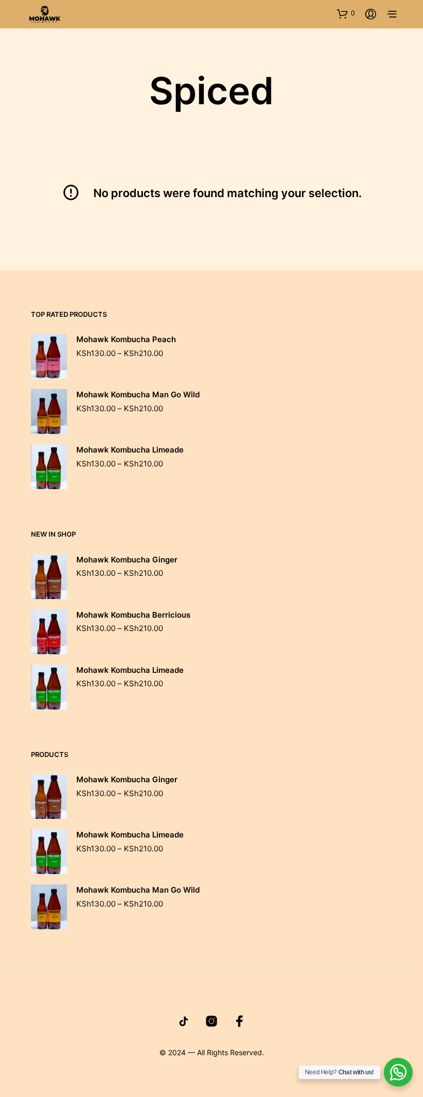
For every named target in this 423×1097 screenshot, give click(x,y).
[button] (346, 13)
